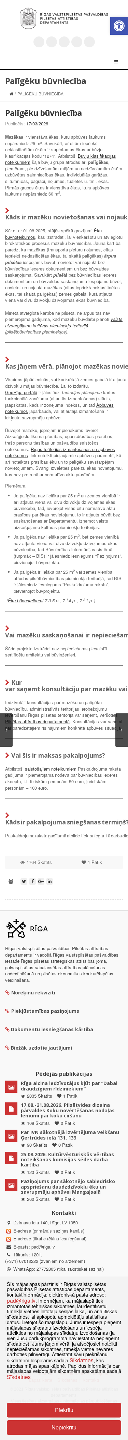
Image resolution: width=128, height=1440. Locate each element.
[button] (119, 26)
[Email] (89, 41)
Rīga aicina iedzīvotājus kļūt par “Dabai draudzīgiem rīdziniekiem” (69, 1085)
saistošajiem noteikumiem (50, 768)
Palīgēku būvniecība (43, 112)
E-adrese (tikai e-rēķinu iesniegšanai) (49, 1238)
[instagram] (76, 41)
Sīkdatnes (82, 1360)
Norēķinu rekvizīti (33, 992)
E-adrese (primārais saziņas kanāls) (48, 1230)
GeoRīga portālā (21, 392)
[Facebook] (51, 41)
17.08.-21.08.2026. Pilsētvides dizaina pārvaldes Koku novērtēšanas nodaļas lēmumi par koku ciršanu (68, 1110)
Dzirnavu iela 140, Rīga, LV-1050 (45, 1222)
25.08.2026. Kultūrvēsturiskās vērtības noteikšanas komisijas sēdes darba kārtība (67, 1159)
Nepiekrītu (64, 1427)
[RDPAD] (64, 18)
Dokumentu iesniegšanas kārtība (52, 1029)
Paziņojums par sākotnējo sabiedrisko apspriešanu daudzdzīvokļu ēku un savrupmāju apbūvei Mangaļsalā (68, 1186)
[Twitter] (38, 41)
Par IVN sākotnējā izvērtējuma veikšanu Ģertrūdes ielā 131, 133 (70, 1135)
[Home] (11, 93)
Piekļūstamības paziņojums (45, 1011)
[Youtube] (64, 41)
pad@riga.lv (43, 1246)
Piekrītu (64, 1410)
